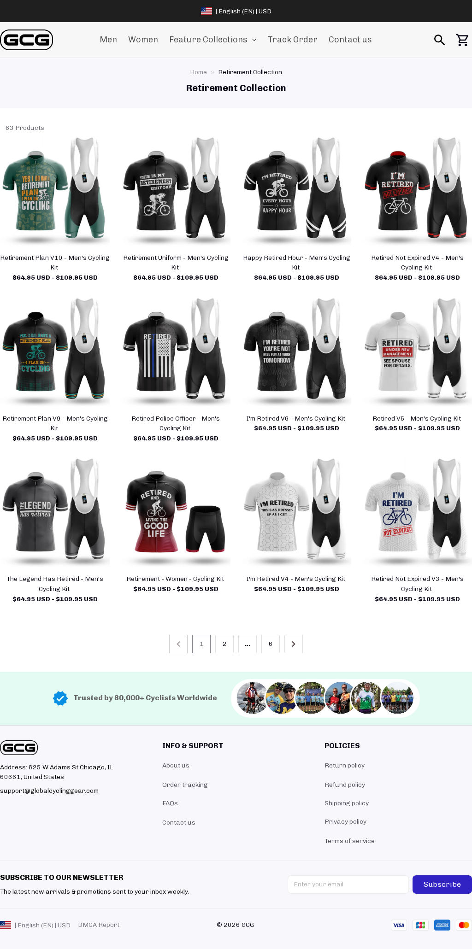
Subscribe (442, 884)
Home (198, 72)
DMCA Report (98, 925)
